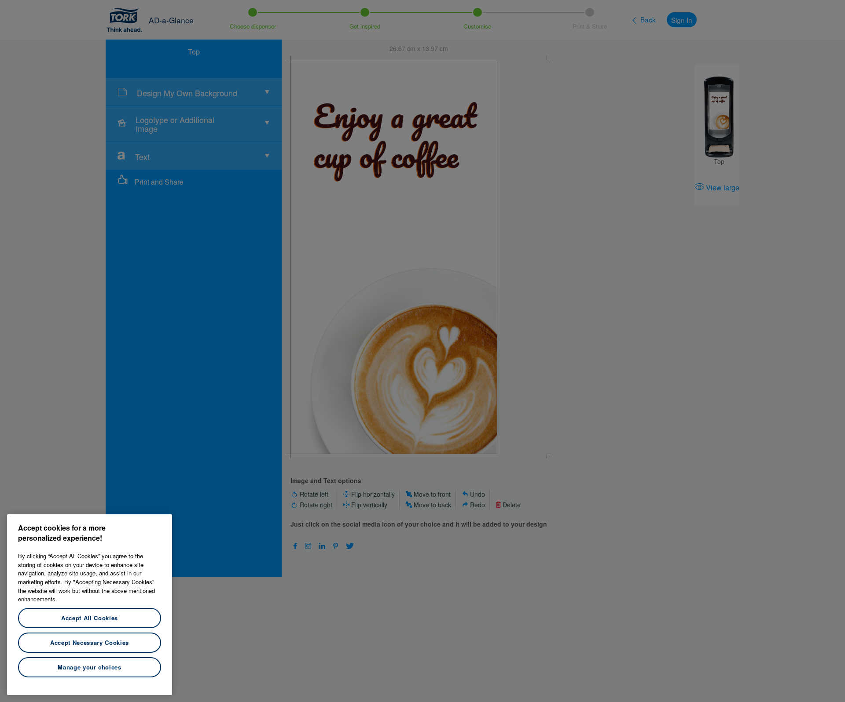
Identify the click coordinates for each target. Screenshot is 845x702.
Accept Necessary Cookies (89, 642)
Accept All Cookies (89, 618)
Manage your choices (89, 667)
